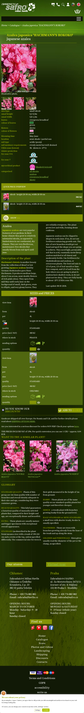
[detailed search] (53, 4)
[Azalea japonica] (14, 455)
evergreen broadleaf (39, 177)
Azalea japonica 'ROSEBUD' (66, 474)
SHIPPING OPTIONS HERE (23, 421)
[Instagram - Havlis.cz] (45, 629)
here (76, 426)
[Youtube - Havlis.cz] (39, 629)
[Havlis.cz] (18, 7)
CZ (72, 4)
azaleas (33, 174)
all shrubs (34, 171)
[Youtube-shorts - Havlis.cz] (33, 629)
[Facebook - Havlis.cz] (51, 629)
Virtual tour (57, 564)
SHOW (15, 218)
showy (32, 180)
